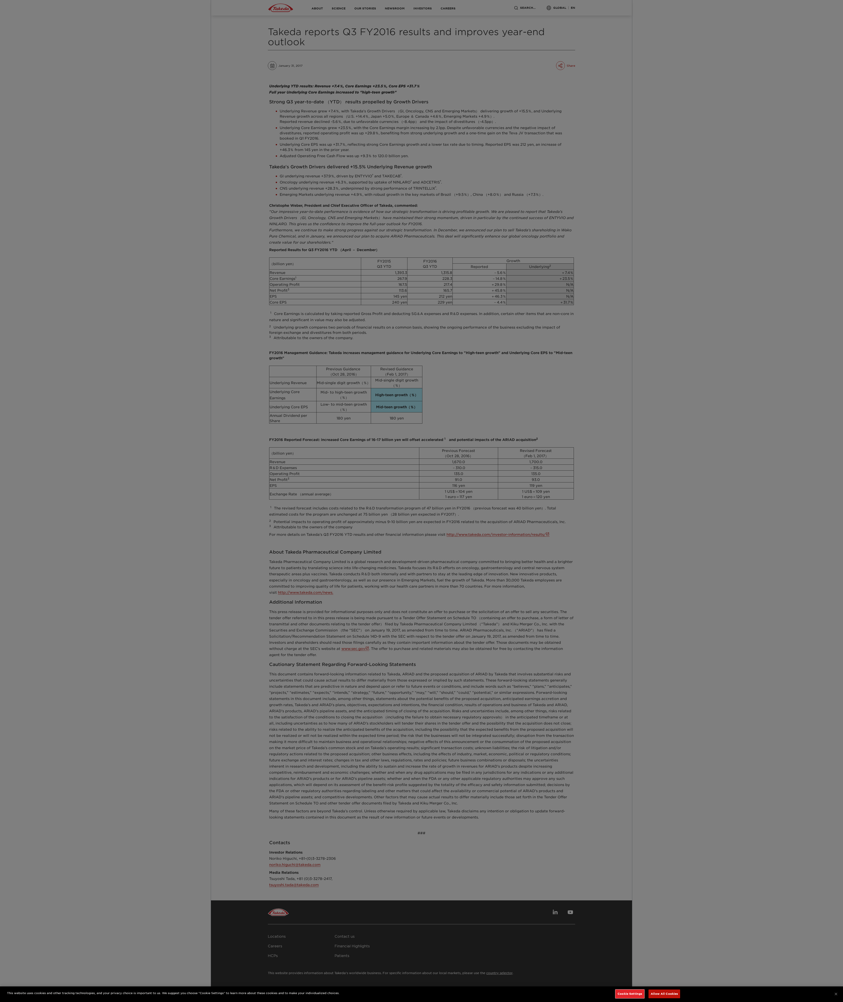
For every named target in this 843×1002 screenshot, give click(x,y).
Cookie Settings (630, 993)
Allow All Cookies (664, 993)
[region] (421, 994)
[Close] (836, 994)
